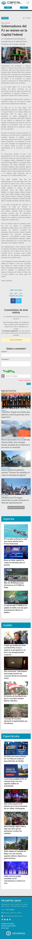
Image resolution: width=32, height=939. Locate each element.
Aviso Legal (5, 928)
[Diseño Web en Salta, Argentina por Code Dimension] (16, 933)
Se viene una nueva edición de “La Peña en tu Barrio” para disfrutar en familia (15, 758)
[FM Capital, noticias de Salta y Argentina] (11, 3)
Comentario (4, 359)
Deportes (8, 519)
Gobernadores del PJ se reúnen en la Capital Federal (14, 30)
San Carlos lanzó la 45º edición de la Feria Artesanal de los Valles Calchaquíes (15, 806)
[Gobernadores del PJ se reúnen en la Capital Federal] (16, 55)
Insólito (7, 625)
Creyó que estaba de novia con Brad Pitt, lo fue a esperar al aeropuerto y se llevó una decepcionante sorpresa (15, 650)
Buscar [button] (24, 7)
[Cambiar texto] (3, 376)
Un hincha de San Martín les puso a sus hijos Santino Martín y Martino (15, 698)
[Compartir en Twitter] (19, 300)
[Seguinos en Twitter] (5, 919)
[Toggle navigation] (27, 2)
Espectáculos (11, 736)
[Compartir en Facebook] (13, 300)
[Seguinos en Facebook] (2, 919)
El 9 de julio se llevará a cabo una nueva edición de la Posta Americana (15, 541)
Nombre (3, 351)
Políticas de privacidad (8, 926)
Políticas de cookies (7, 924)
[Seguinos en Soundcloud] (10, 919)
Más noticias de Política (16, 507)
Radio (8, 7)
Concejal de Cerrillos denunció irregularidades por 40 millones (16, 721)
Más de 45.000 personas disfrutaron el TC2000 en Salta (14, 585)
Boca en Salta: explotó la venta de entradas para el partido (14, 562)
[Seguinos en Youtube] (7, 919)
